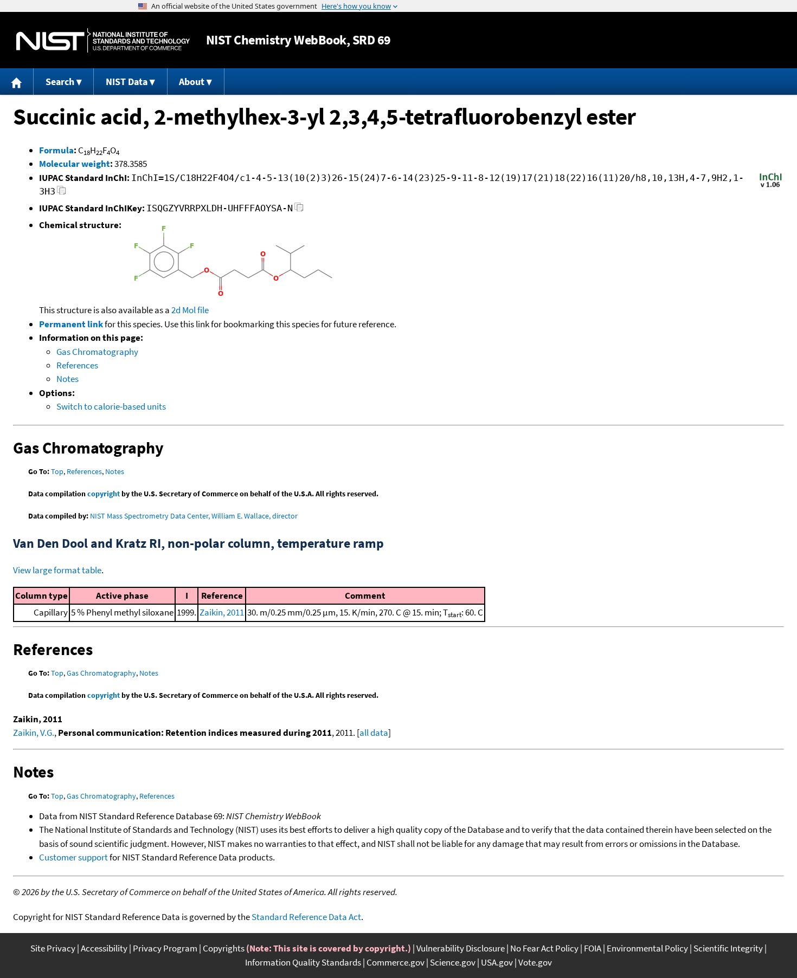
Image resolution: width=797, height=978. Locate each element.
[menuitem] (17, 81)
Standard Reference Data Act (306, 917)
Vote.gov (535, 962)
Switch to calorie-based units (111, 406)
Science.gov (452, 962)
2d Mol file (190, 310)
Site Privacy (52, 948)
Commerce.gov (396, 962)
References (77, 365)
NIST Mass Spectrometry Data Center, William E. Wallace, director (194, 516)
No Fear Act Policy (544, 948)
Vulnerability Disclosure (460, 948)
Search (60, 81)
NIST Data (126, 81)
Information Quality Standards (303, 962)
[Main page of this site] (17, 81)
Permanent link (71, 324)
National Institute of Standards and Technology (103, 40)
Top (57, 471)
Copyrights (224, 948)
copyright (103, 493)
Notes (67, 379)
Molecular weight (74, 164)
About (191, 81)
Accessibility (104, 948)
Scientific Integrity (728, 948)
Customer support (73, 857)
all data (373, 733)
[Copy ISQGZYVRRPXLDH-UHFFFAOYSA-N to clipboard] (299, 210)
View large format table (57, 570)
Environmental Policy (647, 948)
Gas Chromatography (97, 352)
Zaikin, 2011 (222, 612)
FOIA (592, 948)
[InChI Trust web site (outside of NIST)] (770, 186)
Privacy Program (165, 948)
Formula (56, 150)
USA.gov (497, 962)
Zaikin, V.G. (33, 733)
